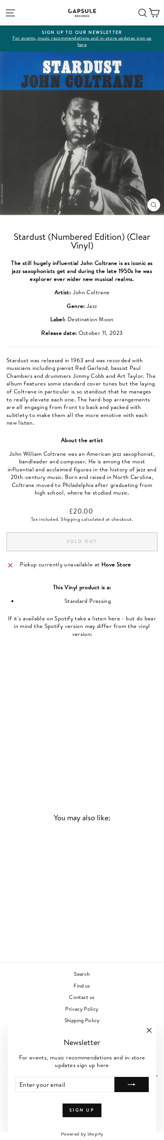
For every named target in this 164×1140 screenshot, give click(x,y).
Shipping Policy (82, 1020)
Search (82, 973)
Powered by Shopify (82, 1133)
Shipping (70, 519)
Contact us (82, 996)
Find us (82, 985)
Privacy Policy (81, 1008)
